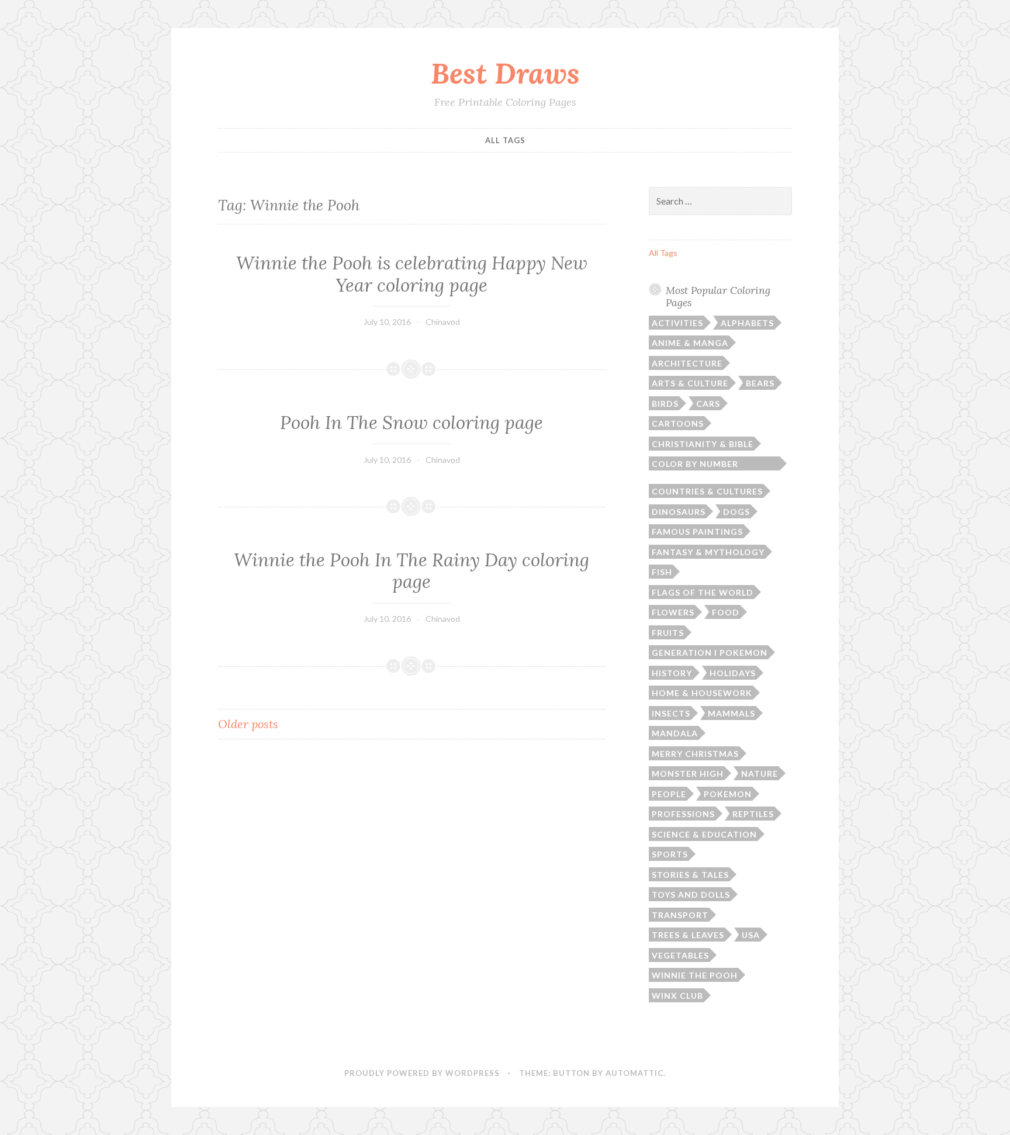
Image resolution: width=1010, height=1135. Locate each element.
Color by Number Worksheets (695, 464)
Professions (683, 814)
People (669, 794)
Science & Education (704, 834)
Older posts (248, 724)
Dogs (736, 512)
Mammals (731, 713)
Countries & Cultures (707, 491)
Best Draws (505, 73)
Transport (680, 915)
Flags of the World (702, 592)
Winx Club (677, 996)
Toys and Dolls (691, 894)
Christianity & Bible (702, 444)
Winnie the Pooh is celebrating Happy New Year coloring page (411, 274)
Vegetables (680, 955)
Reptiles (753, 814)
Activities (677, 323)
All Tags (505, 140)
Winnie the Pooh (695, 975)
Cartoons (678, 423)
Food (725, 612)
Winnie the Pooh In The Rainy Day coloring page (411, 571)
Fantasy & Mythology (708, 552)
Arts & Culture (690, 383)
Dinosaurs (678, 512)
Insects (671, 713)
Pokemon (728, 794)
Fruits (668, 633)
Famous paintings (697, 532)
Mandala (675, 733)
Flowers (673, 612)
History (672, 673)
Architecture (687, 363)
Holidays (733, 673)
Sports (670, 854)
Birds (665, 404)
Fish (662, 572)
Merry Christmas (695, 754)
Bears (760, 383)
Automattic (634, 1073)
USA (751, 935)
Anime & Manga (690, 343)
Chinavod (443, 322)
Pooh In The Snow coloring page (411, 422)
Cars (708, 404)
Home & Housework (702, 693)
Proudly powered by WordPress (422, 1073)
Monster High (688, 773)
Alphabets (747, 323)
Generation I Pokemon (709, 653)
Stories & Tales (690, 875)
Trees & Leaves (688, 935)
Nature (759, 773)
